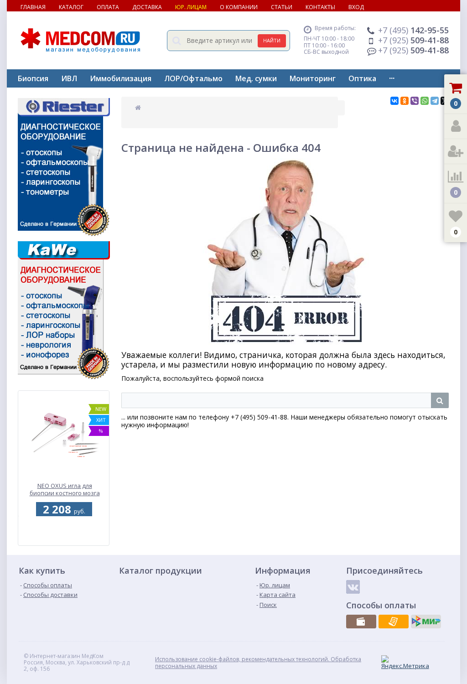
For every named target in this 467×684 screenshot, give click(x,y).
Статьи (281, 7)
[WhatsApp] (424, 101)
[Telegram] (435, 101)
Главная (33, 7)
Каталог (71, 7)
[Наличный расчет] (361, 621)
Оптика (362, 78)
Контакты (320, 7)
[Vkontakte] (353, 587)
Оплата (108, 7)
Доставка (147, 7)
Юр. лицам (191, 7)
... (391, 76)
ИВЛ (69, 78)
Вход (356, 7)
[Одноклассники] (404, 101)
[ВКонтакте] (394, 101)
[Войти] (455, 126)
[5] (62, 540)
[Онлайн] (426, 621)
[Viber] (414, 101)
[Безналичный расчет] (394, 621)
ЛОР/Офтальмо (193, 78)
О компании (239, 7)
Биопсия (33, 78)
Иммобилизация (120, 78)
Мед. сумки (256, 78)
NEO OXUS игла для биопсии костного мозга (65, 489)
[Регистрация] (455, 151)
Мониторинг (313, 78)
